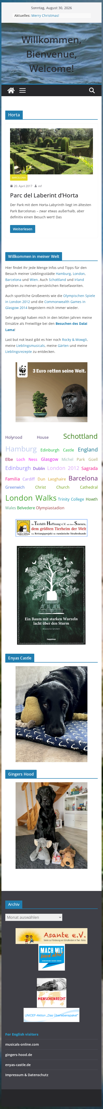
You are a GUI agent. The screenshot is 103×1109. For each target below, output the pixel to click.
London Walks (30, 497)
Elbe (9, 459)
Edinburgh (18, 468)
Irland (79, 279)
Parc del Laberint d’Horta (44, 195)
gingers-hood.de (18, 1054)
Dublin (39, 468)
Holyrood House (27, 437)
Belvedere (26, 507)
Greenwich (15, 487)
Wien (34, 279)
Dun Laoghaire (52, 479)
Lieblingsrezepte (18, 351)
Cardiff (29, 479)
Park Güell (87, 459)
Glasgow (49, 459)
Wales (10, 507)
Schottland (57, 279)
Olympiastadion (50, 507)
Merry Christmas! (45, 15)
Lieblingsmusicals (30, 345)
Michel (67, 459)
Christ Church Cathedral (66, 487)
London (79, 273)
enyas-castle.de (18, 1064)
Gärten (63, 345)
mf (40, 186)
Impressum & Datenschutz (26, 1075)
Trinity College (71, 499)
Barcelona (19, 177)
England (88, 449)
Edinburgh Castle (57, 450)
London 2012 (63, 468)
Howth (92, 499)
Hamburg (63, 273)
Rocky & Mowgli (74, 339)
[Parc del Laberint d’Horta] (51, 151)
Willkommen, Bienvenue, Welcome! (52, 54)
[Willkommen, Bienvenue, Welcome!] (11, 90)
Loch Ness (27, 459)
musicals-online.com (22, 1044)
